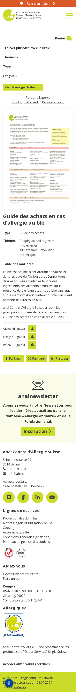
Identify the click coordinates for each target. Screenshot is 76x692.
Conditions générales (20, 87)
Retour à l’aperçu (38, 97)
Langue (9, 76)
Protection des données (20, 518)
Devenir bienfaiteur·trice (21, 574)
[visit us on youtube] (52, 497)
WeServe (19, 687)
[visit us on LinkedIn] (37, 497)
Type (7, 66)
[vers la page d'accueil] (26, 15)
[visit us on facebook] (23, 497)
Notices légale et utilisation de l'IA (27, 523)
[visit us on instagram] (9, 497)
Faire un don (12, 578)
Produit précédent (25, 102)
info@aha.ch (17, 474)
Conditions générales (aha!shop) (26, 537)
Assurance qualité (16, 532)
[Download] (32, 328)
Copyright (10, 528)
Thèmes (9, 57)
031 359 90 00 (17, 469)
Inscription (35, 431)
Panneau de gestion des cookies (26, 541)
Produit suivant (53, 102)
